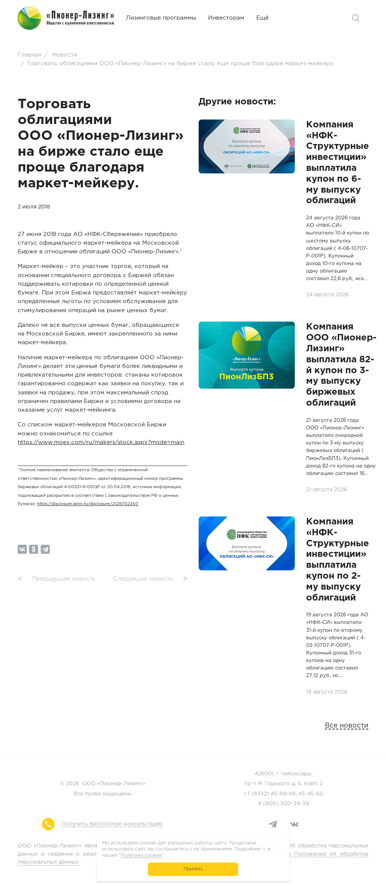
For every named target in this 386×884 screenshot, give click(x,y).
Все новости (346, 726)
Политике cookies (141, 855)
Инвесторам (226, 17)
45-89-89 (283, 794)
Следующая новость (150, 578)
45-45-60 (310, 794)
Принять (193, 869)
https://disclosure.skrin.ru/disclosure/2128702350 (87, 504)
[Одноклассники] (33, 549)
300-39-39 (294, 803)
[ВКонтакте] (22, 549)
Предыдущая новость (56, 578)
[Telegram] (45, 549)
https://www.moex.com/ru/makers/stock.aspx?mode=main (101, 442)
